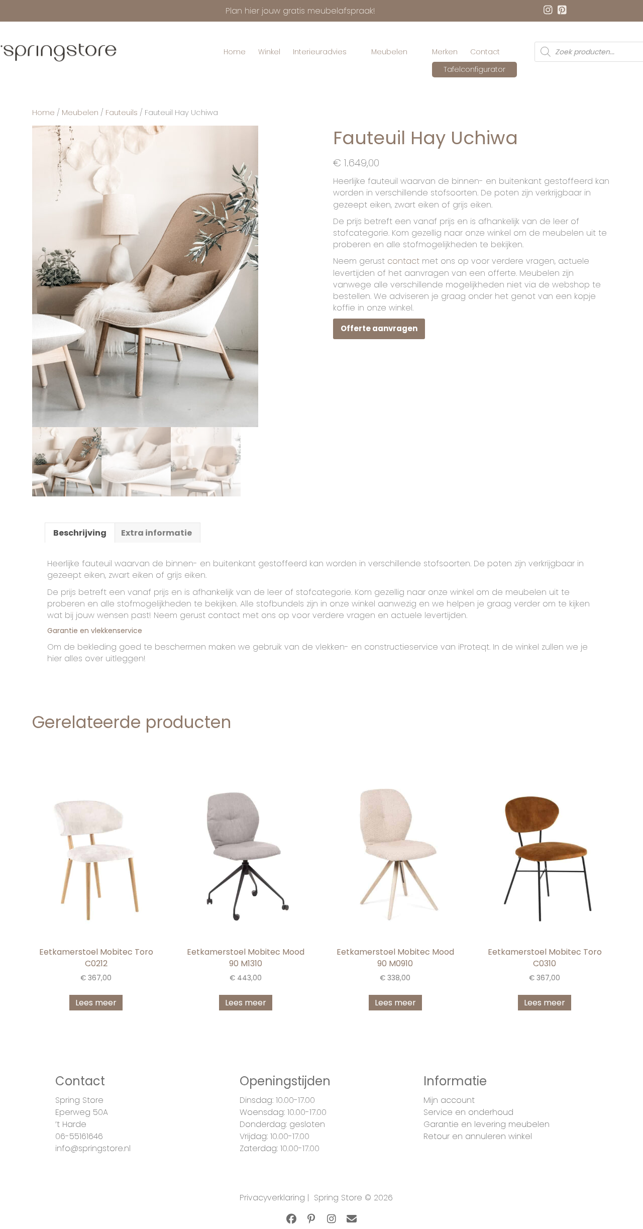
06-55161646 (79, 1136)
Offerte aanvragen (379, 328)
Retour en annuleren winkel (477, 1136)
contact (403, 261)
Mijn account (449, 1100)
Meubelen (80, 113)
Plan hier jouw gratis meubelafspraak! (300, 11)
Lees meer (96, 1002)
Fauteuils (121, 113)
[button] (291, 1219)
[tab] (80, 533)
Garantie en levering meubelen (486, 1124)
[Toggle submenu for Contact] (507, 52)
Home (43, 113)
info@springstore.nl (93, 1148)
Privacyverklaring (272, 1197)
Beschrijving (79, 533)
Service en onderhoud (468, 1112)
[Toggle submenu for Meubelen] (414, 52)
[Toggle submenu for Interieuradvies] (354, 52)
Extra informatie (156, 533)
